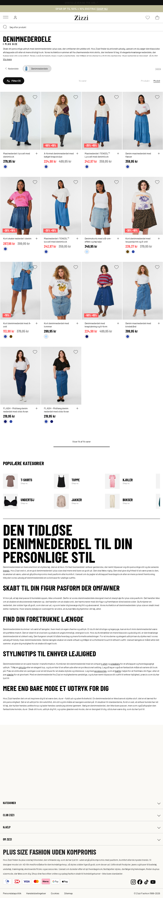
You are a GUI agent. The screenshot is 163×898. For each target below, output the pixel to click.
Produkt (145, 80)
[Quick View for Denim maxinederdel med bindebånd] (159, 323)
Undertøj (26, 501)
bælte (118, 670)
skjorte (22, 667)
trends (6, 570)
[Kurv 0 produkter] (157, 17)
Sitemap (68, 893)
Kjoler (128, 481)
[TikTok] (146, 881)
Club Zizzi (8, 815)
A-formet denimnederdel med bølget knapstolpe (59, 155)
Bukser (128, 501)
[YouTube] (152, 881)
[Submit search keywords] (5, 27)
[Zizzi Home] (81, 17)
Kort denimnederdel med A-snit (17, 325)
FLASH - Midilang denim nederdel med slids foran (15, 410)
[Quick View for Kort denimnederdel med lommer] (77, 323)
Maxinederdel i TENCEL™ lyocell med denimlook (56, 240)
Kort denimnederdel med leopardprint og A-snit (137, 240)
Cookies (55, 893)
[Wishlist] (35, 97)
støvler (10, 674)
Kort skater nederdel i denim (17, 238)
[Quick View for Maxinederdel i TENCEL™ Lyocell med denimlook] (118, 153)
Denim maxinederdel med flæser (138, 155)
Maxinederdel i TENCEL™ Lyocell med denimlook (97, 155)
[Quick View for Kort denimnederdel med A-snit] (36, 323)
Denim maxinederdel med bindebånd (138, 325)
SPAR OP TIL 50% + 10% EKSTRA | (81, 8)
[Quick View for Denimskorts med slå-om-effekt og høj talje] (118, 238)
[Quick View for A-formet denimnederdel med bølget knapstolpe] (77, 153)
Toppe (77, 481)
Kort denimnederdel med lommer (56, 325)
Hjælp (7, 827)
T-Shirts (26, 481)
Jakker (77, 501)
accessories (100, 670)
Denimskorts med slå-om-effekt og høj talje (98, 240)
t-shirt (104, 663)
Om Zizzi (7, 839)
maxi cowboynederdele (63, 55)
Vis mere (7, 59)
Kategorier (9, 803)
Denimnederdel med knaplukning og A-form (96, 325)
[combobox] (81, 27)
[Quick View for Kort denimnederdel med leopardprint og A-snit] (159, 238)
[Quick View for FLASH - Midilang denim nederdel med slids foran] (36, 408)
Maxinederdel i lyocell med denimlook (16, 155)
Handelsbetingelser (36, 893)
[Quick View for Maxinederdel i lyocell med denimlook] (36, 153)
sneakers (115, 663)
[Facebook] (139, 881)
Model (156, 80)
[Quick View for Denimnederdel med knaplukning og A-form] (118, 323)
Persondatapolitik (12, 893)
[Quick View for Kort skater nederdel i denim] (36, 238)
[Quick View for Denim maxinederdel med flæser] (159, 153)
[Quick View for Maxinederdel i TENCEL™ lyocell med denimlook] (77, 238)
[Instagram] (133, 881)
